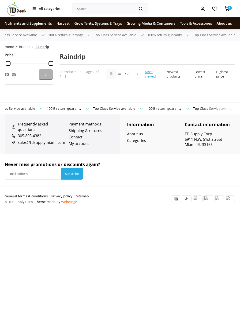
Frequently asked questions (33, 126)
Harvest (63, 23)
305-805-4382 (29, 135)
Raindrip (42, 46)
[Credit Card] (176, 198)
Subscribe (72, 174)
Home (9, 46)
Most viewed (150, 74)
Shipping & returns (85, 130)
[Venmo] (230, 198)
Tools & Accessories (196, 23)
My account (79, 143)
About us (224, 23)
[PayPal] (197, 198)
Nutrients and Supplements (28, 23)
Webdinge (69, 202)
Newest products (173, 74)
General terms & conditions (26, 196)
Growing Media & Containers (151, 23)
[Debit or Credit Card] (208, 198)
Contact (75, 137)
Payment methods (85, 124)
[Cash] (187, 198)
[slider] (8, 63)
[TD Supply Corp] (16, 9)
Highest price (222, 74)
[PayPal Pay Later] (219, 198)
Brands (24, 46)
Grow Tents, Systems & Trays (98, 23)
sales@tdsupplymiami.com (41, 142)
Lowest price (200, 74)
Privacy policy (61, 196)
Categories (136, 140)
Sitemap (82, 196)
